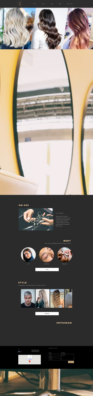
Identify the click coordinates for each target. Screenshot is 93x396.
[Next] (86, 28)
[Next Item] (70, 298)
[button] (36, 219)
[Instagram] (20, 351)
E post (50, 357)
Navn (50, 352)
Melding (63, 352)
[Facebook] (18, 351)
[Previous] (7, 28)
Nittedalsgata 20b (35, 350)
